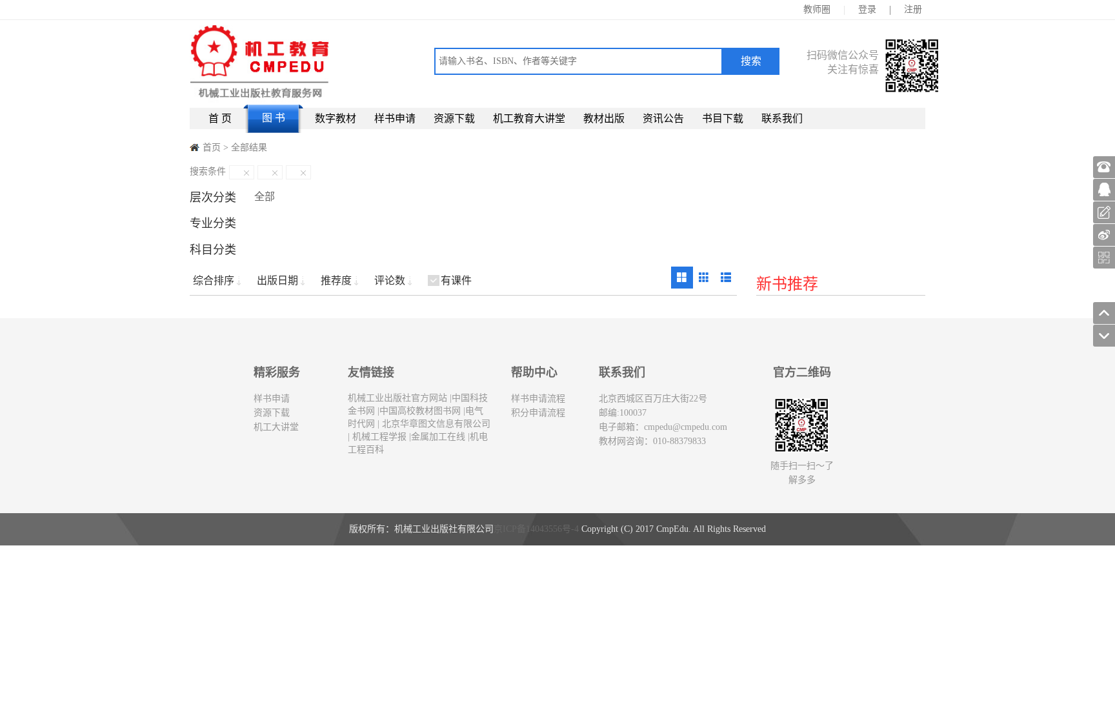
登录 (867, 9)
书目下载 (722, 118)
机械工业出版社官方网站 (397, 398)
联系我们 (782, 118)
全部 (264, 196)
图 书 (273, 117)
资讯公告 (663, 118)
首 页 (220, 118)
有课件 (456, 280)
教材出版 (604, 118)
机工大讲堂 (276, 427)
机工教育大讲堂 (529, 118)
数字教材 (335, 118)
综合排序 (213, 280)
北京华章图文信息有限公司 (434, 424)
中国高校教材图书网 (420, 411)
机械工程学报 (378, 437)
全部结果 (249, 147)
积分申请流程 (538, 413)
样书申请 (395, 118)
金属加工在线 (438, 437)
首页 (212, 147)
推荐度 (336, 280)
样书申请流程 (538, 398)
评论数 (389, 280)
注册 (913, 9)
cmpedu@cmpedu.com (685, 427)
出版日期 (277, 280)
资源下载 (454, 118)
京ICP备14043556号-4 (536, 529)
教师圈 (816, 9)
